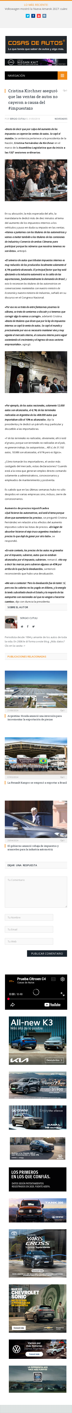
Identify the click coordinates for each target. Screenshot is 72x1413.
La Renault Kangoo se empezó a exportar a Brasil (37, 782)
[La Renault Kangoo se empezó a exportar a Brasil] (36, 758)
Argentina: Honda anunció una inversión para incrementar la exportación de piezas (34, 717)
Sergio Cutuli (18, 118)
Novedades (61, 118)
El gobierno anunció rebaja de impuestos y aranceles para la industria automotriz (33, 847)
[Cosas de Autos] (36, 44)
